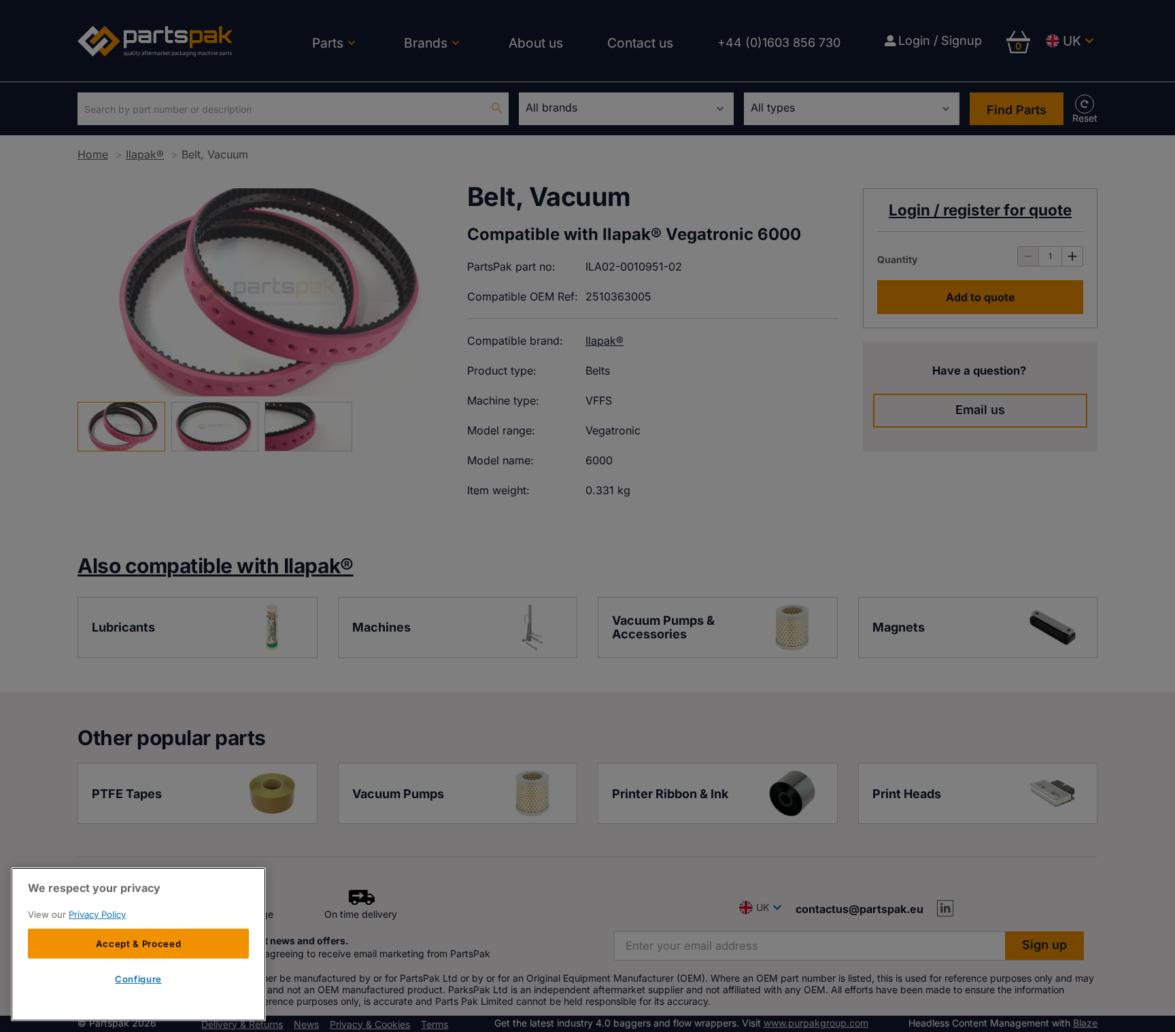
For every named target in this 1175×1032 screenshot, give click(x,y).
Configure (138, 979)
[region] (138, 944)
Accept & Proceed (139, 943)
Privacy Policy (97, 914)
